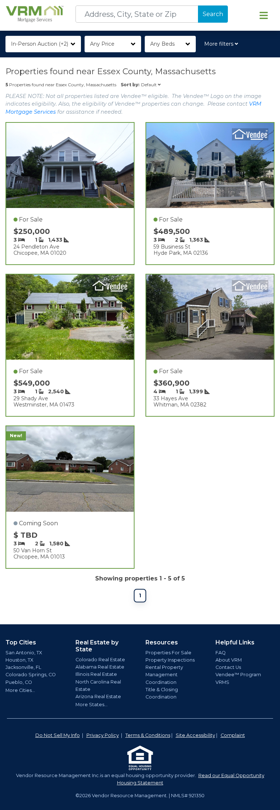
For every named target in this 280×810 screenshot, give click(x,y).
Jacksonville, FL (23, 667)
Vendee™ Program (238, 674)
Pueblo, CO (18, 682)
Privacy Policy (102, 735)
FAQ (220, 652)
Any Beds (162, 44)
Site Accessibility (195, 735)
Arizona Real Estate (98, 696)
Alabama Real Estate (99, 667)
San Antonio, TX (23, 652)
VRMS (222, 682)
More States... (91, 704)
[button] (222, 44)
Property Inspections (170, 660)
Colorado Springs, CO (30, 674)
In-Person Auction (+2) (39, 44)
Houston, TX (19, 660)
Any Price (102, 44)
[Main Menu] (264, 15)
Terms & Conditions (147, 735)
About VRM (228, 660)
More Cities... (20, 690)
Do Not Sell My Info (57, 735)
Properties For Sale (168, 652)
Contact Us (228, 667)
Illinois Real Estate (96, 674)
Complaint (233, 735)
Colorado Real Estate (100, 659)
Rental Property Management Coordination (164, 675)
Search (213, 14)
